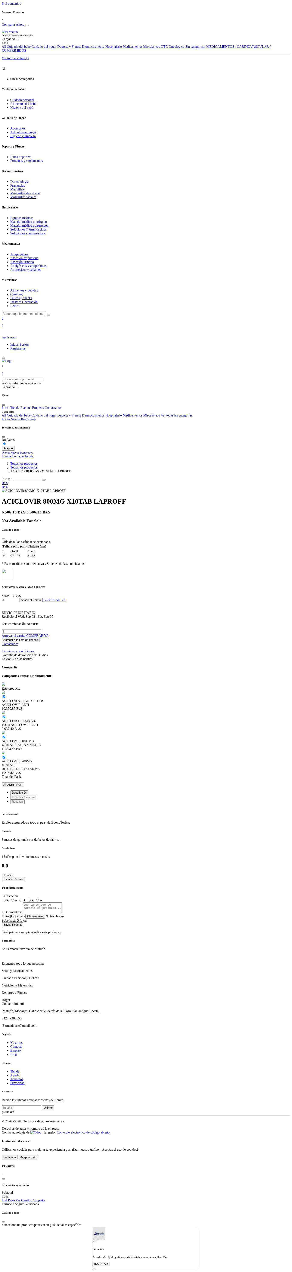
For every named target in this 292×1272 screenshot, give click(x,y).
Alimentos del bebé (23, 104)
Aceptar (8, 448)
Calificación (10, 896)
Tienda (6, 456)
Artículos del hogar (23, 132)
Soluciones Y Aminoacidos (28, 229)
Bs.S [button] (5, 483)
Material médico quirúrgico (28, 221)
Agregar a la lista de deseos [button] (20, 639)
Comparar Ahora (13, 24)
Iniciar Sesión (19, 344)
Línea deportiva (20, 157)
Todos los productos (23, 463)
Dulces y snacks (21, 298)
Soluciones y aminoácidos (27, 233)
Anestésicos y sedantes (25, 269)
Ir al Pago (9, 1200)
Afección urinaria (22, 262)
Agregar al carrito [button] (14, 635)
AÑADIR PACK (12, 784)
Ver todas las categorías (176, 415)
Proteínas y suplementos (26, 160)
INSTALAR (101, 1264)
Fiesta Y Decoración (24, 302)
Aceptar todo (28, 1157)
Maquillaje (17, 189)
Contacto (18, 456)
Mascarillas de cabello (25, 193)
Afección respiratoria (24, 258)
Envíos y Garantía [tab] (23, 797)
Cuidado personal (22, 100)
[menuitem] (5, 487)
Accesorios (17, 128)
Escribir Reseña (13, 879)
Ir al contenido (11, 3)
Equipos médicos (21, 218)
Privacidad (17, 1083)
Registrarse (17, 348)
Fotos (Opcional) (13, 916)
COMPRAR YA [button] (54, 600)
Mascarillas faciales (23, 197)
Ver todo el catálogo (15, 58)
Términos (16, 1079)
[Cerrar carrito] (3, 1179)
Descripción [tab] (19, 792)
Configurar (9, 1157)
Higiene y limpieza (23, 136)
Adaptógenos (19, 254)
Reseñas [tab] (17, 801)
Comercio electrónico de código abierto (83, 1132)
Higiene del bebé (21, 107)
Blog (13, 1054)
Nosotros (16, 1042)
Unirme (48, 1107)
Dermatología (19, 181)
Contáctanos (10, 644)
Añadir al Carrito (31, 600)
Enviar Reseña (12, 924)
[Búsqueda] (44, 480)
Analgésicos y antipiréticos (28, 266)
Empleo (15, 1050)
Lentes (14, 306)
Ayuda (29, 456)
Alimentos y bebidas (24, 290)
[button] (146, 35)
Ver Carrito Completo (30, 1200)
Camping (16, 294)
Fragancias (17, 185)
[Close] (27, 25)
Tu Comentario (12, 912)
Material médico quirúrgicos (29, 225)
